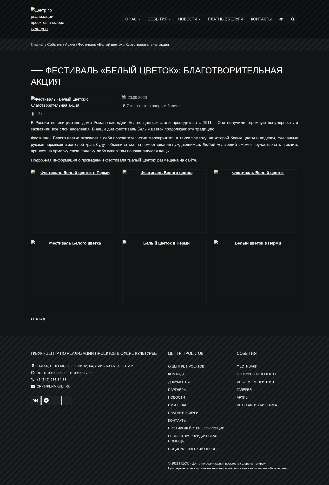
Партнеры (177, 390)
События (158, 19)
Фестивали (247, 366)
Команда (176, 374)
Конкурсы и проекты (256, 374)
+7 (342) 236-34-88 (51, 380)
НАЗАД (38, 319)
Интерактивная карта (257, 405)
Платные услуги (225, 19)
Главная (37, 44)
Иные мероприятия (255, 382)
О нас (131, 19)
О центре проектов (186, 366)
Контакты (261, 19)
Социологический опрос (192, 449)
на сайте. (188, 160)
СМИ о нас (177, 405)
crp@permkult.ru (53, 386)
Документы (179, 382)
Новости (187, 19)
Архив (70, 44)
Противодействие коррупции (196, 428)
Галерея (244, 390)
